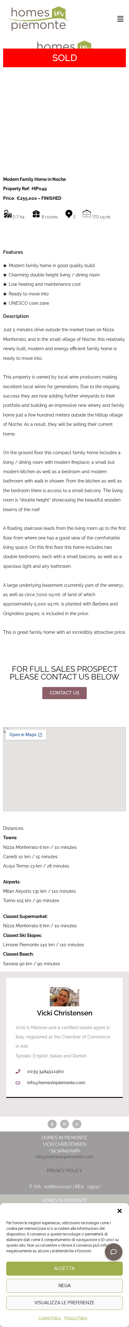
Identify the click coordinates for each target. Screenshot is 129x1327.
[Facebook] (52, 1124)
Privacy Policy (75, 1317)
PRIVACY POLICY (64, 1170)
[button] (119, 1211)
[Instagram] (64, 1124)
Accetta (64, 1268)
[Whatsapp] (76, 1124)
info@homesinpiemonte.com (65, 1156)
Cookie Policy (50, 1317)
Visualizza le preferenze (64, 1303)
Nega (65, 1285)
